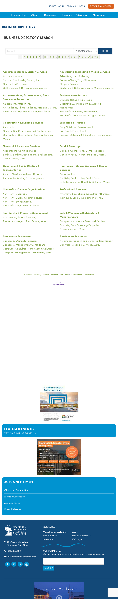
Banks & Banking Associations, (20, 154)
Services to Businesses (17, 236)
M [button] (59, 57)
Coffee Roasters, (95, 150)
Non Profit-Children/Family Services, (23, 197)
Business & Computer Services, (20, 240)
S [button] (77, 57)
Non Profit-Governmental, (17, 205)
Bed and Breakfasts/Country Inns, (22, 80)
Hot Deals (64, 275)
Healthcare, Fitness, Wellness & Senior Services (83, 167)
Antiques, (65, 221)
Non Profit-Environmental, (17, 201)
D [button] (33, 57)
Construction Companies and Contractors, (27, 131)
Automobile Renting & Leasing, (20, 178)
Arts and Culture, (47, 107)
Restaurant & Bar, (88, 154)
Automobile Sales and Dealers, (88, 221)
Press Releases (12, 509)
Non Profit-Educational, (73, 131)
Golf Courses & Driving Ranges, (20, 88)
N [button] (62, 57)
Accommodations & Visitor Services (25, 71)
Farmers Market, (69, 229)
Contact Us (89, 275)
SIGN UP (49, 568)
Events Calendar (50, 275)
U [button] (82, 57)
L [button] (56, 57)
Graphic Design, (69, 84)
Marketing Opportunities (55, 531)
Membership (18, 15)
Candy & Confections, (72, 150)
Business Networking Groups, (76, 99)
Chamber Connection (16, 490)
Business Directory (32, 275)
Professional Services (73, 189)
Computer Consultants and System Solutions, (28, 248)
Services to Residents (73, 236)
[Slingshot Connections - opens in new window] (59, 474)
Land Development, (83, 197)
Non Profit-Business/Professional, (79, 111)
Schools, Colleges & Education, (77, 135)
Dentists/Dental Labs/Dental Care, (80, 178)
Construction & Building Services (23, 122)
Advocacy (81, 15)
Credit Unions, (11, 158)
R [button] (74, 57)
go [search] (107, 51)
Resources (50, 15)
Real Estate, (33, 221)
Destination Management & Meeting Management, (80, 105)
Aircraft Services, (12, 174)
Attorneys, (65, 193)
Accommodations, (13, 76)
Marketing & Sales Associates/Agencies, (83, 88)
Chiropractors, (68, 174)
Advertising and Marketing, (75, 76)
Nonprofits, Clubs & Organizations (24, 189)
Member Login (56, 6)
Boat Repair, (106, 240)
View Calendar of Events (18, 433)
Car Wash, (65, 244)
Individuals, (66, 197)
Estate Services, (27, 217)
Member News (12, 503)
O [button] (65, 57)
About (34, 15)
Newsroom (99, 15)
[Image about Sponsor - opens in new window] (59, 420)
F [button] (39, 57)
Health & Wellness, (91, 182)
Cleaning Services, (82, 244)
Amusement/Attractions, (17, 103)
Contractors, (10, 135)
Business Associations (73, 95)
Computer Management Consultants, (24, 252)
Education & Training (72, 122)
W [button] (89, 57)
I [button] (47, 57)
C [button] (30, 57)
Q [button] (71, 57)
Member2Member (14, 496)
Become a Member (101, 6)
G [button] (42, 57)
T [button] (79, 57)
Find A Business (76, 6)
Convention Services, (14, 84)
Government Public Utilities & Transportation (21, 167)
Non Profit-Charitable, (15, 193)
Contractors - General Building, (35, 135)
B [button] (27, 57)
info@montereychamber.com (22, 556)
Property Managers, (14, 221)
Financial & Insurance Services (21, 146)
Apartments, (10, 217)
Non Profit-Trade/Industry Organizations (82, 115)
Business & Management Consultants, (24, 244)
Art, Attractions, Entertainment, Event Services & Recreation (26, 97)
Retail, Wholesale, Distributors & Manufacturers (79, 214)
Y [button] (95, 57)
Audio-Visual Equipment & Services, (23, 111)
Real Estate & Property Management (25, 213)
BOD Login (77, 539)
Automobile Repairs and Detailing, (79, 240)
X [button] (92, 57)
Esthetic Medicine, (70, 182)
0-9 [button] (20, 57)
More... (43, 88)
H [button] (45, 57)
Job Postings (76, 275)
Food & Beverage (70, 146)
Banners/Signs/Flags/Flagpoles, (78, 80)
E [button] (36, 57)
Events (66, 15)
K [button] (53, 57)
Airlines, (27, 174)
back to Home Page (12, 5)
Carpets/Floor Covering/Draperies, (80, 225)
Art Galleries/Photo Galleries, (20, 107)
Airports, (37, 174)
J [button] (50, 57)
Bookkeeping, (45, 154)
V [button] (85, 57)
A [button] (24, 57)
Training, (100, 135)
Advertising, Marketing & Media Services (85, 71)
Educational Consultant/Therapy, (91, 193)
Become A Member (81, 535)
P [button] (68, 57)
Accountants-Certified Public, (20, 150)
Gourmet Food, (68, 154)
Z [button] (98, 57)
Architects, (9, 127)
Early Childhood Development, (77, 127)
